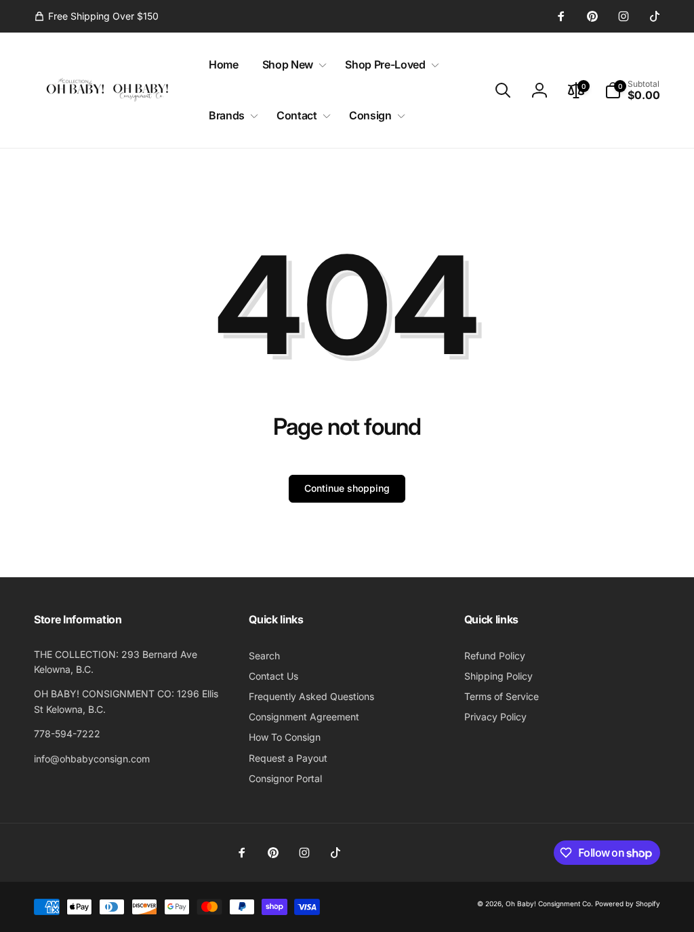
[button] (291, 64)
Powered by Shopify (627, 903)
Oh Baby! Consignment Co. (549, 903)
